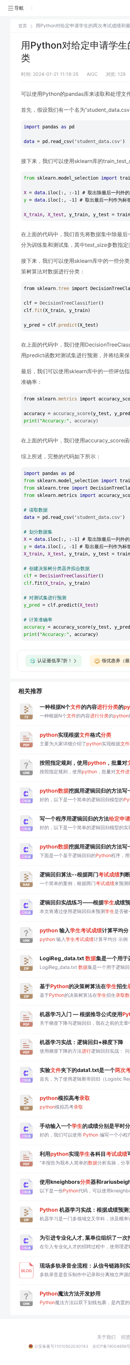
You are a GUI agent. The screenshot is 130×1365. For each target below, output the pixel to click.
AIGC (92, 74)
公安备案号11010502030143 (61, 1346)
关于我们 (106, 1337)
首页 (22, 26)
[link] (22, 25)
